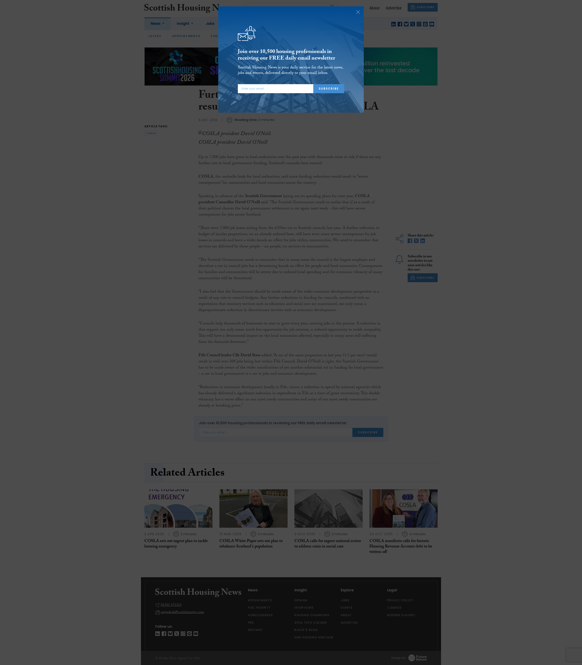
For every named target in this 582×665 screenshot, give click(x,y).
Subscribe (329, 88)
